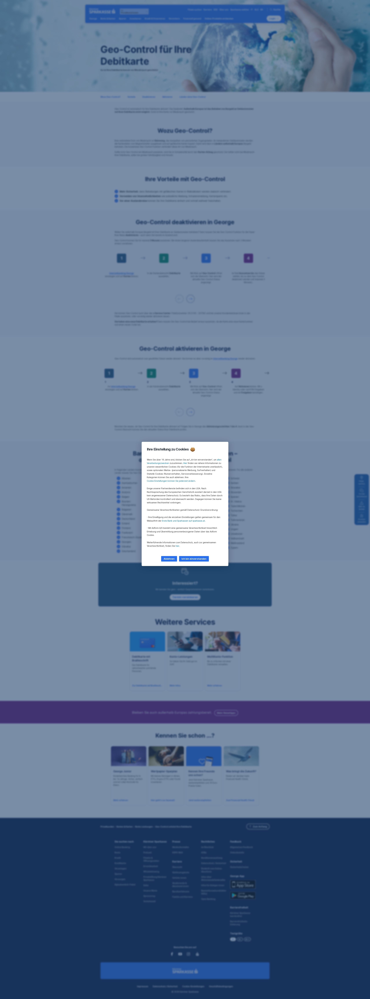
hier (177, 546)
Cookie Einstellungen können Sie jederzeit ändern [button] (171, 481)
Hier (185, 463)
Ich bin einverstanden (194, 558)
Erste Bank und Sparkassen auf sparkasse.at (183, 521)
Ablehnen (169, 558)
